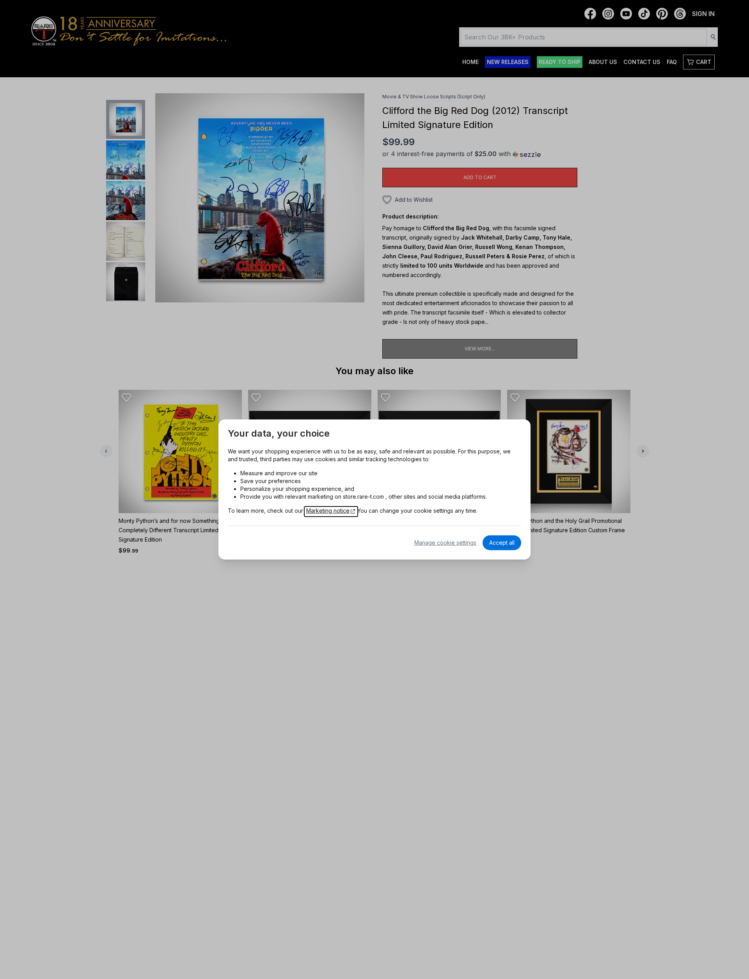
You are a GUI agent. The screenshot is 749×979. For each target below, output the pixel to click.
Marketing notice (328, 510)
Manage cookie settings (445, 542)
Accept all (502, 542)
